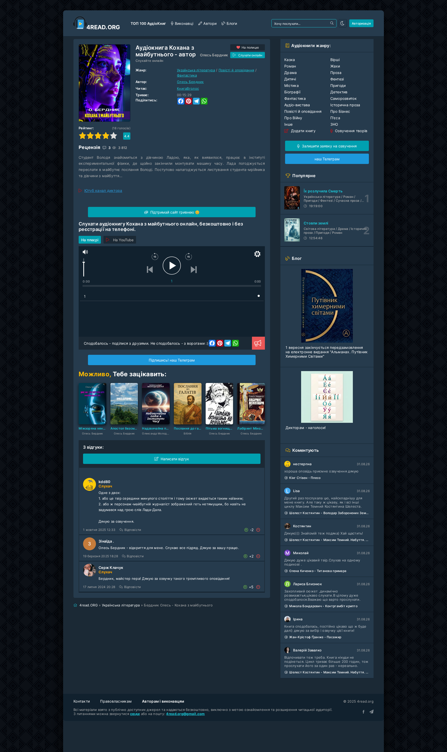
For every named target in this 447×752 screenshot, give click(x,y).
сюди (135, 714)
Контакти (81, 701)
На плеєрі (89, 240)
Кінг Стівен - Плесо (305, 478)
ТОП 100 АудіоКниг (148, 23)
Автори (210, 23)
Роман (290, 66)
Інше (288, 124)
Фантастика (187, 75)
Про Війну (293, 118)
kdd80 (104, 481)
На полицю (250, 47)
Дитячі (290, 79)
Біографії (292, 92)
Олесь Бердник (214, 55)
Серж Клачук (111, 567)
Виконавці (184, 23)
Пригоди (338, 85)
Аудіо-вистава (297, 105)
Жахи (335, 66)
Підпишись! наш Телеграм (172, 360)
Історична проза (345, 105)
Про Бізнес (340, 111)
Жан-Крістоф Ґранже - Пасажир (315, 637)
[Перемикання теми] (343, 23)
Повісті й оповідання (236, 70)
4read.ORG (88, 605)
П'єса (335, 118)
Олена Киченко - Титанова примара (317, 571)
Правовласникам (116, 701)
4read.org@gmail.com (185, 714)
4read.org (103, 27)
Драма (290, 72)
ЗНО (334, 124)
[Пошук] (332, 23)
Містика (291, 85)
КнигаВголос (188, 88)
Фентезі (337, 79)
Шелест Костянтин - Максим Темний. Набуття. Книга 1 (329, 540)
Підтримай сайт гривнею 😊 (174, 212)
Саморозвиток (343, 98)
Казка (289, 59)
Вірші (335, 59)
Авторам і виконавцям (163, 701)
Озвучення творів (351, 131)
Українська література (196, 70)
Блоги (232, 23)
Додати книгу (303, 131)
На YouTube (123, 240)
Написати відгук (175, 459)
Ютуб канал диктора (103, 190)
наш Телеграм (327, 159)
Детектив (339, 92)
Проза (335, 72)
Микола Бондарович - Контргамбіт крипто (323, 606)
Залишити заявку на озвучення (329, 146)
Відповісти (132, 530)
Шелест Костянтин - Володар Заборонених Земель (329, 513)
